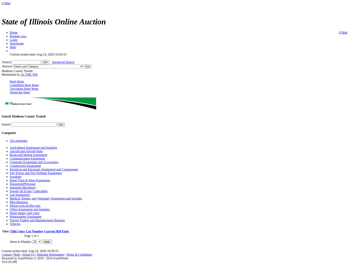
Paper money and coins (24, 213)
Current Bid (52, 231)
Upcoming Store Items (24, 88)
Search (7, 62)
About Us (28, 254)
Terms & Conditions (79, 254)
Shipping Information (50, 254)
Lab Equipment (19, 195)
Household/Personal (22, 184)
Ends (65, 231)
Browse (7, 66)
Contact (7, 254)
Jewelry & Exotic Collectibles (29, 191)
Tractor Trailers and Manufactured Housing (37, 220)
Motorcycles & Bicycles (25, 205)
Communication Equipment (27, 158)
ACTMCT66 (29, 74)
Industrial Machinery (23, 187)
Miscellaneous (19, 202)
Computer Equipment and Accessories (34, 162)
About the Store (20, 92)
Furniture (15, 176)
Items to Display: (21, 241)
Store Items (17, 81)
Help (17, 254)
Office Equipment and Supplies (30, 209)
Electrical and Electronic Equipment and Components (44, 169)
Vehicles (15, 224)
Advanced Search (63, 62)
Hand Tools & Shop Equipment (30, 180)
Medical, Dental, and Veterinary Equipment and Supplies (46, 198)
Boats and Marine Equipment (28, 155)
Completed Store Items (24, 85)
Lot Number (34, 231)
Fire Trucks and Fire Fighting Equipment (36, 173)
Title (13, 231)
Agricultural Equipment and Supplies (33, 147)
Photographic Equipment (25, 216)
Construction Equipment (25, 165)
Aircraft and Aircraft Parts (26, 151)
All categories (18, 140)
